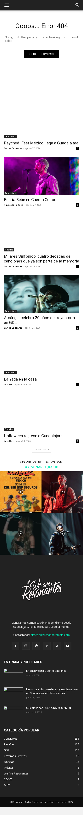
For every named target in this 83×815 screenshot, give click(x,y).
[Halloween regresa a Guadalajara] (41, 412)
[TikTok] (47, 646)
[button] (77, 5)
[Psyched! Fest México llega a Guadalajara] (41, 119)
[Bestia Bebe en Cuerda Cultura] (41, 176)
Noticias (9, 249)
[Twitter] (57, 646)
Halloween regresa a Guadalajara (33, 435)
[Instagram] (26, 646)
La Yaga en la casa (20, 379)
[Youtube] (67, 646)
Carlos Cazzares (13, 148)
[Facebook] (15, 646)
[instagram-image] (21, 492)
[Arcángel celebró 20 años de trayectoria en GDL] (41, 294)
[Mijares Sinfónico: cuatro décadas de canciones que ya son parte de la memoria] (41, 232)
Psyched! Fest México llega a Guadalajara (41, 143)
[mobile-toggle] (6, 5)
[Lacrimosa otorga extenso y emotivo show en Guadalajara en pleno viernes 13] (13, 694)
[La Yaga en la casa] (41, 355)
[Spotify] (36, 646)
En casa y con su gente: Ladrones (46, 670)
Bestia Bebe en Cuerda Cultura (31, 199)
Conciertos (10, 136)
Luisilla (8, 384)
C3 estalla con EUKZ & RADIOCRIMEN (48, 708)
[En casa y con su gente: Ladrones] (13, 675)
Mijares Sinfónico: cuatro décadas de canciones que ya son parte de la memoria (41, 258)
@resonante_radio (42, 467)
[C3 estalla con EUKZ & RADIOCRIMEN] (13, 713)
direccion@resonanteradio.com (50, 635)
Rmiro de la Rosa (13, 204)
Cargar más (40, 449)
